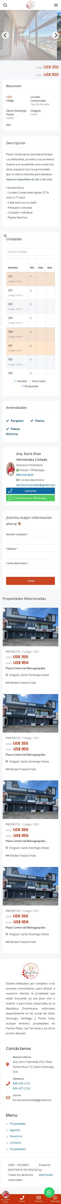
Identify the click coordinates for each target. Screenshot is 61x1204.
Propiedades (18, 1124)
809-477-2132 (21, 1088)
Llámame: (31, 491)
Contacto (15, 1142)
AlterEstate (46, 1175)
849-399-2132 (21, 1083)
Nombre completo (17, 534)
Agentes (15, 1130)
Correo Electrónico (17, 563)
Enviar (31, 580)
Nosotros (16, 1136)
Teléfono (12, 548)
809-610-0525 (25, 475)
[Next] (55, 35)
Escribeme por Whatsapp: (30, 498)
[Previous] (5, 35)
